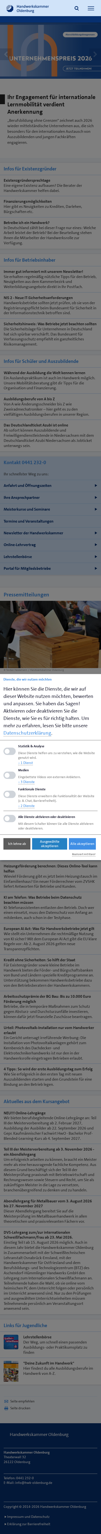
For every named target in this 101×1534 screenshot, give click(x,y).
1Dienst (25, 763)
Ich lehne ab (17, 844)
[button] (77, 9)
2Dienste (26, 806)
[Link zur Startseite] (28, 8)
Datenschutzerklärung (27, 733)
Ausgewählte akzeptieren (49, 844)
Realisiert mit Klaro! (84, 854)
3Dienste (26, 782)
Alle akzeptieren (82, 844)
